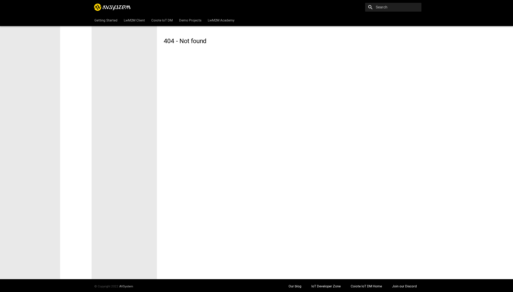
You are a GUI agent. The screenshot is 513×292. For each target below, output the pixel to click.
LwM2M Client (134, 20)
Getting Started (105, 20)
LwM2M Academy (221, 20)
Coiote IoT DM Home (367, 286)
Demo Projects (190, 20)
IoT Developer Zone (326, 286)
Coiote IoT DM (162, 20)
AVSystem (126, 286)
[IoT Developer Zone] (113, 7)
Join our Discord (404, 286)
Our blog (295, 286)
